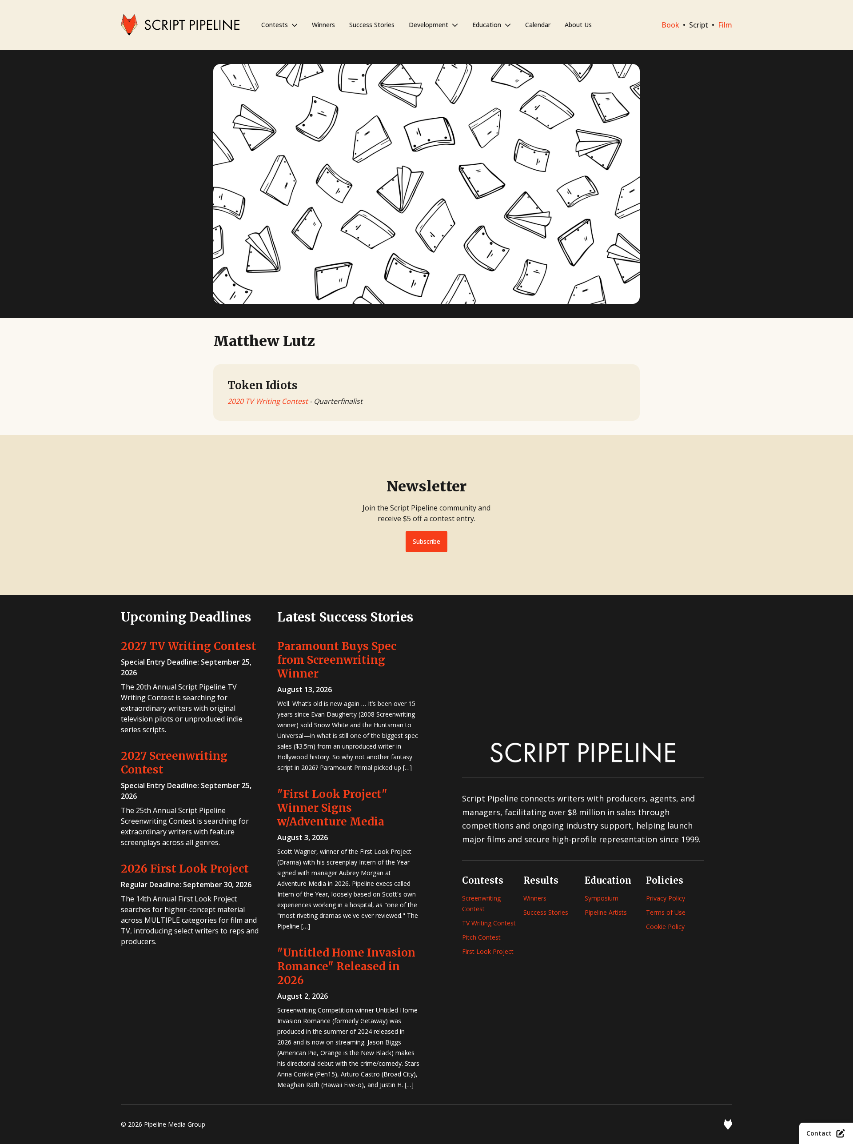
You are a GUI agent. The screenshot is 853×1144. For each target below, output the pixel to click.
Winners (323, 24)
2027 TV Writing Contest (188, 646)
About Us (578, 24)
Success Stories (372, 24)
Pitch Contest (481, 937)
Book (670, 25)
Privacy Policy (665, 898)
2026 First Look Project (185, 869)
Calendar (537, 24)
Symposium (601, 898)
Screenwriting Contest (481, 903)
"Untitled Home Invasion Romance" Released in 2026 (346, 966)
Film (725, 25)
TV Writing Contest (489, 923)
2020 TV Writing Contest (267, 401)
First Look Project (488, 951)
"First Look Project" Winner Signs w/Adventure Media (332, 808)
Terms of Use (666, 912)
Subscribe (426, 541)
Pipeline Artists (606, 912)
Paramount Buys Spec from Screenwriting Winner (336, 660)
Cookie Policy (665, 926)
